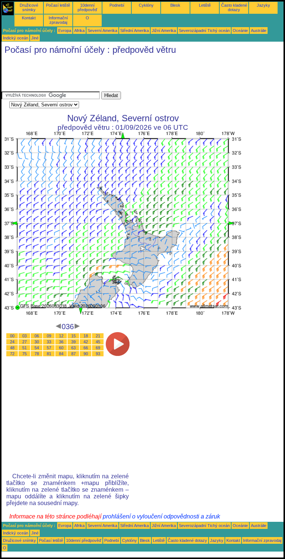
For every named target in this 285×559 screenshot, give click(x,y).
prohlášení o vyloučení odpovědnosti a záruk (161, 516)
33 (49, 342)
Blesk (175, 5)
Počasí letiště (58, 5)
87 (73, 353)
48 (12, 348)
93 (98, 353)
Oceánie (240, 30)
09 (49, 336)
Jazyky (263, 5)
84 (61, 353)
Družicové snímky (29, 7)
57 (49, 348)
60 (61, 348)
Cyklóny (146, 5)
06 (37, 336)
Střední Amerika (134, 30)
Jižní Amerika (164, 30)
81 (49, 353)
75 (24, 353)
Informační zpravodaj (58, 20)
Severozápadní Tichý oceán (204, 30)
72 (12, 353)
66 (85, 348)
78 (37, 353)
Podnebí (116, 5)
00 (12, 336)
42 (85, 342)
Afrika (79, 30)
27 (24, 342)
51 (24, 348)
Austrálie (258, 30)
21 (98, 336)
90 (85, 353)
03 (24, 336)
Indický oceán (15, 38)
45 (98, 342)
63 (73, 348)
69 (98, 348)
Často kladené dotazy (234, 7)
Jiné (35, 38)
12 (61, 336)
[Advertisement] (136, 74)
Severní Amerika (102, 30)
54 (37, 348)
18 (85, 336)
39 (73, 342)
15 (73, 336)
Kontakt (29, 18)
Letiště (205, 5)
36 (61, 342)
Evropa (64, 30)
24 (12, 342)
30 (37, 342)
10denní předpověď (87, 7)
